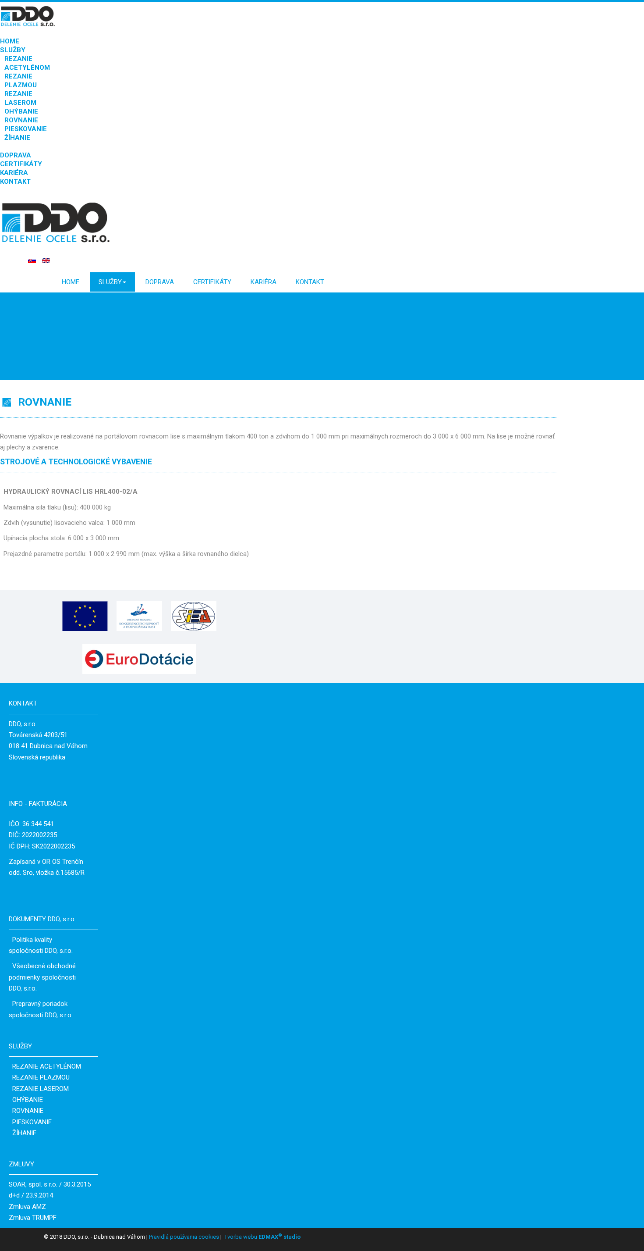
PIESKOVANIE (25, 129)
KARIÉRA (14, 173)
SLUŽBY (12, 50)
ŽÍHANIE (17, 138)
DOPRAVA (15, 155)
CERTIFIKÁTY (21, 164)
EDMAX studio (279, 1236)
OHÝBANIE (21, 111)
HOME (9, 41)
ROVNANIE (21, 120)
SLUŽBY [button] (110, 282)
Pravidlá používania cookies (183, 1236)
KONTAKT (15, 181)
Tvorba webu (240, 1236)
